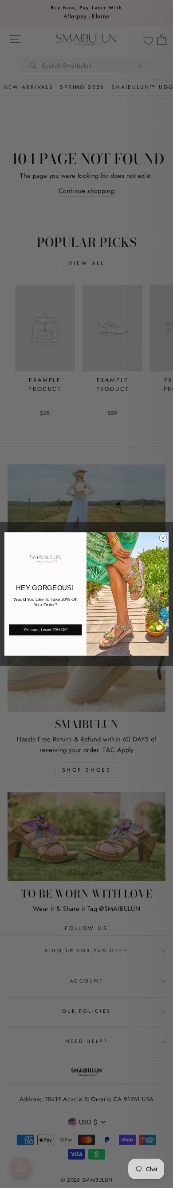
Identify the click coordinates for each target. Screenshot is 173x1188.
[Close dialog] (163, 538)
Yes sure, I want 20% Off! (46, 630)
